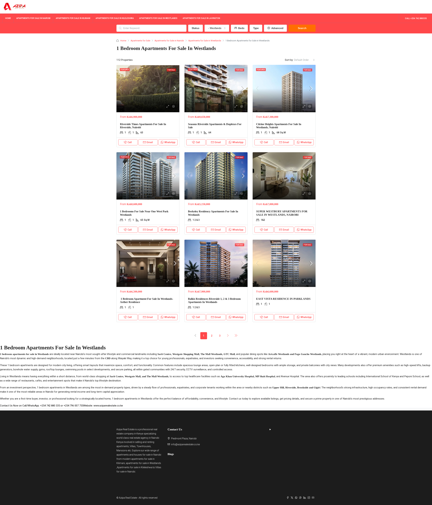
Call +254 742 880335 (416, 18)
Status (195, 28)
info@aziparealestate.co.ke (185, 444)
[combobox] (217, 28)
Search (302, 28)
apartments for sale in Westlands (143, 463)
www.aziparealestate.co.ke (108, 405)
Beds (241, 28)
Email (150, 142)
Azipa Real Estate (125, 429)
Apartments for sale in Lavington (201, 18)
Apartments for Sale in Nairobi (169, 40)
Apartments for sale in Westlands (158, 18)
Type (256, 28)
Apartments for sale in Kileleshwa (115, 18)
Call (130, 142)
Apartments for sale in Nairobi (33, 18)
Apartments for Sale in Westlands (204, 40)
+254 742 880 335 (50, 405)
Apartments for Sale (140, 40)
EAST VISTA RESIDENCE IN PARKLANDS (283, 298)
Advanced (277, 28)
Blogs (171, 454)
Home (8, 18)
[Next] (228, 335)
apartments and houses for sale (133, 454)
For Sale (171, 70)
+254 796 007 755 (73, 405)
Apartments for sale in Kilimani (73, 18)
